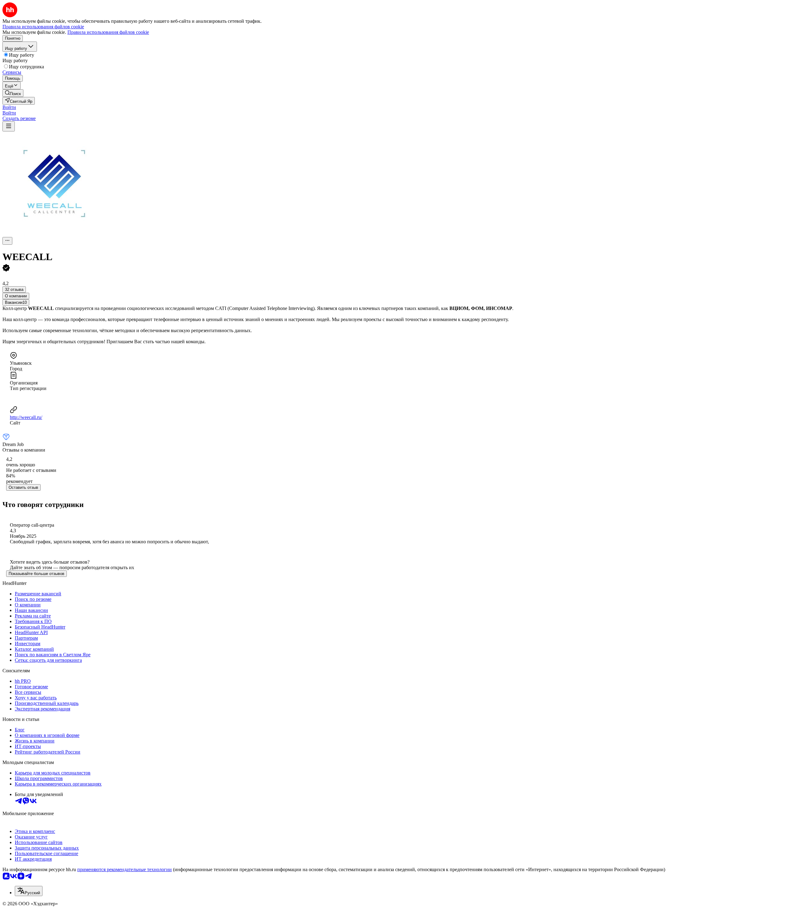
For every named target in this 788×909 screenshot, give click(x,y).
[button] (9, 107)
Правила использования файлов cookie (108, 32)
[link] (12, 93)
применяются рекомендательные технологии (124, 869)
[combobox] (28, 891)
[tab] (15, 296)
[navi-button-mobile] (8, 126)
